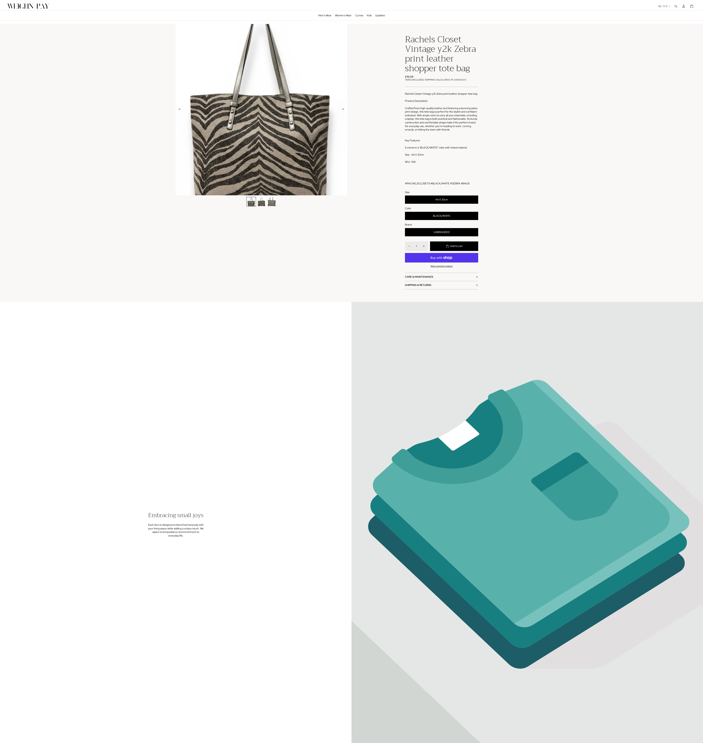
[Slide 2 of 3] (261, 201)
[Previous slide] (179, 110)
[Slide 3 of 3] (271, 201)
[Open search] (676, 6)
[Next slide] (344, 110)
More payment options (442, 266)
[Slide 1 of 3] (251, 201)
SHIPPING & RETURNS (418, 285)
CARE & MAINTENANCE (419, 276)
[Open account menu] (684, 6)
